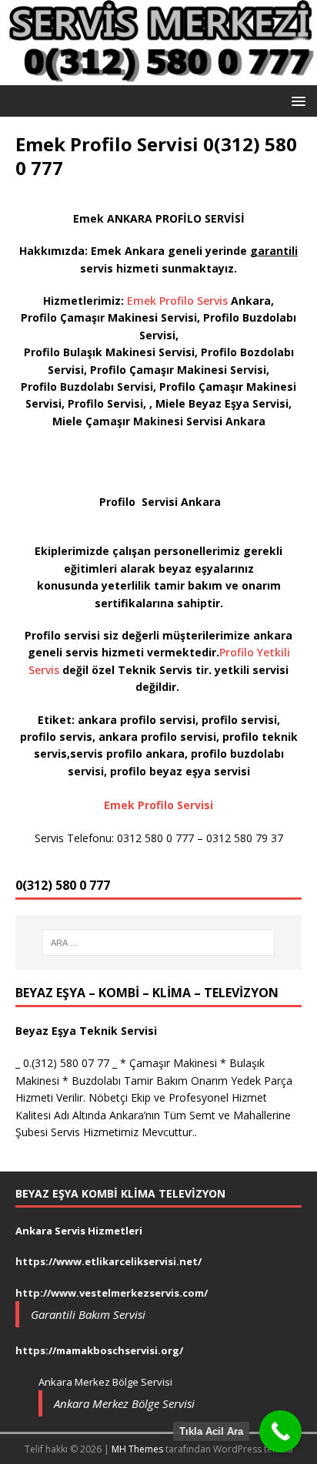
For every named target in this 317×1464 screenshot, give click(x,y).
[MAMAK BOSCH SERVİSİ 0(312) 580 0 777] (158, 75)
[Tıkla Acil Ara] (280, 1431)
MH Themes (137, 1449)
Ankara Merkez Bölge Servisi (124, 1403)
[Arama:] (159, 943)
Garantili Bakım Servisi (88, 1314)
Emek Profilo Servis (176, 300)
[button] (296, 100)
